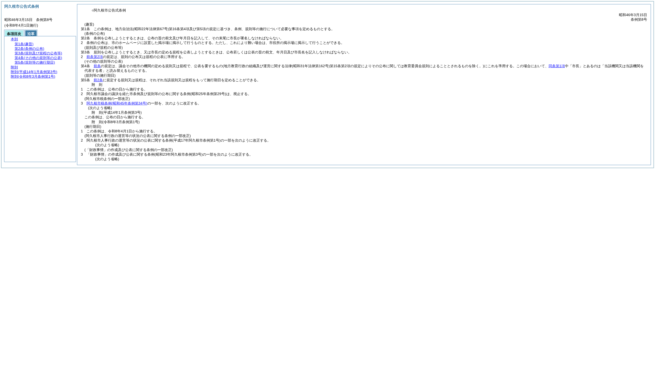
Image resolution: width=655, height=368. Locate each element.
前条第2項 (94, 57)
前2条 (98, 80)
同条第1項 (557, 66)
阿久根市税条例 (116, 103)
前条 (97, 66)
